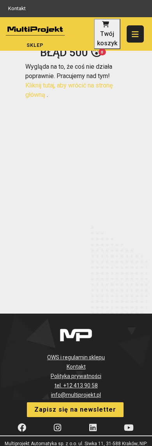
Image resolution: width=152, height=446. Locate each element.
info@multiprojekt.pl (76, 395)
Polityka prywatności (76, 376)
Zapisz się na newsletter (75, 409)
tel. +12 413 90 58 (76, 385)
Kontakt (17, 8)
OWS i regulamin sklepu (76, 357)
